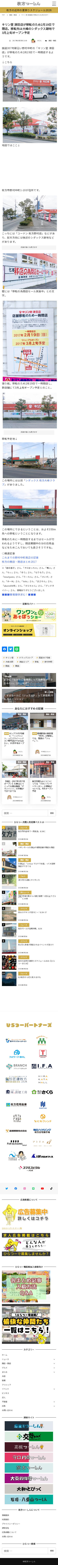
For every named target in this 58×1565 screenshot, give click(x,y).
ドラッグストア (26, 657)
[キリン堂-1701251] (30, 506)
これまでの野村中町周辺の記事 (20, 557)
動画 (4, 1380)
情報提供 (5, 1515)
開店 (17, 665)
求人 (4, 1397)
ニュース (5, 1359)
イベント (5, 1389)
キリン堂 (9, 657)
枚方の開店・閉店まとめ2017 (19, 561)
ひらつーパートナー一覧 (12, 1228)
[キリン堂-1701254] (30, 212)
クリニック (6, 1384)
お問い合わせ (7, 1410)
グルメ (4, 1367)
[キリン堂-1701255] (30, 339)
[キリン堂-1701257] (30, 409)
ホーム (4, 1355)
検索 (52, 813)
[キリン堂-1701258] (30, 124)
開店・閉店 (52, 41)
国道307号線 (44, 657)
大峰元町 (9, 661)
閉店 (7, 665)
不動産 (4, 1401)
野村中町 (48, 661)
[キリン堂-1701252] (30, 459)
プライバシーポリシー (11, 1523)
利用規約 (5, 1519)
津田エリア (24, 661)
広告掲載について (9, 1532)
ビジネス (5, 1393)
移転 (36, 661)
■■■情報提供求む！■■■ (19, 594)
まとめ (4, 1372)
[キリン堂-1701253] (30, 82)
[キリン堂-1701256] (30, 270)
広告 (4, 1406)
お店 (4, 1376)
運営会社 (5, 1528)
